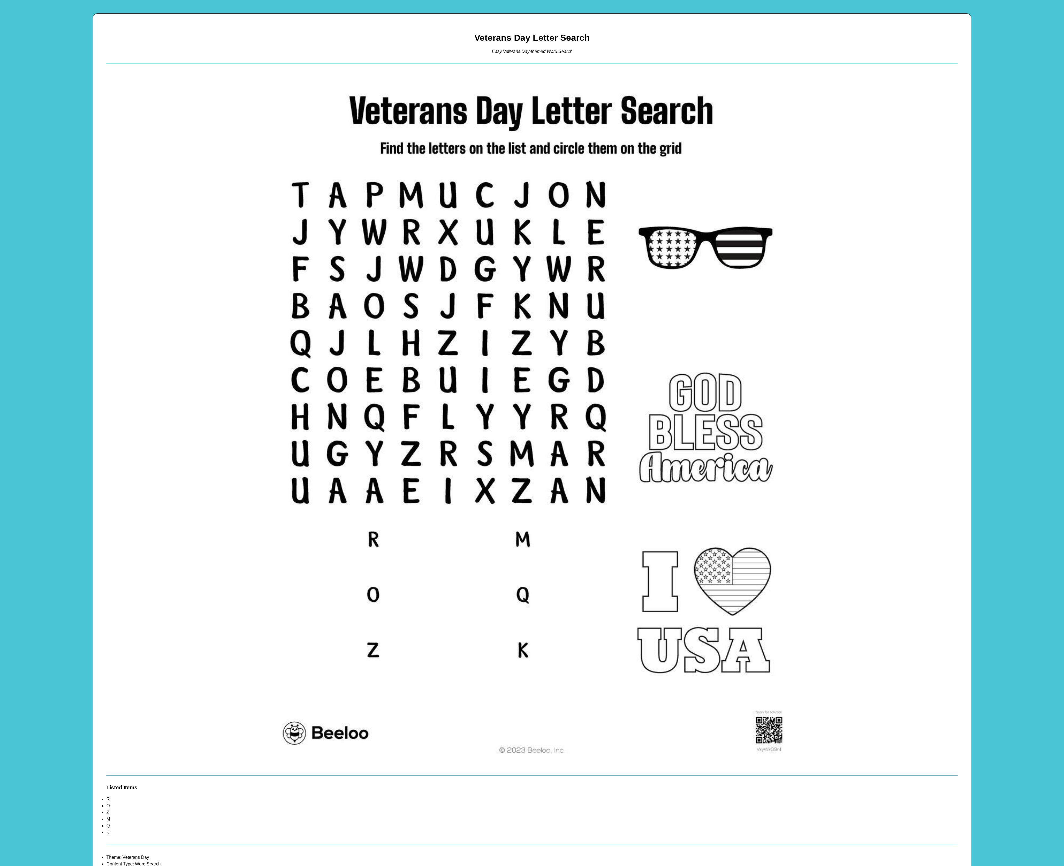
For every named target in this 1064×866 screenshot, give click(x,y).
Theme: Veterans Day (127, 857)
